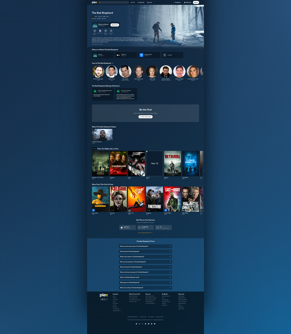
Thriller (103, 16)
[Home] (94, 2)
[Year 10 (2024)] (154, 165)
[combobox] (115, 2)
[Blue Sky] (145, 323)
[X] (142, 323)
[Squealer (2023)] (118, 165)
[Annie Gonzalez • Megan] (179, 73)
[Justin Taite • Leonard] (152, 73)
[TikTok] (139, 323)
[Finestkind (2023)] (154, 200)
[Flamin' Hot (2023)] (136, 200)
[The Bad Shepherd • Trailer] (102, 136)
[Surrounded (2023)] (100, 200)
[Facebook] (148, 323)
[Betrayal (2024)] (172, 165)
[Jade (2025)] (136, 165)
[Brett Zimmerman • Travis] (139, 73)
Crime (107, 16)
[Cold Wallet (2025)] (190, 165)
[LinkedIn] (151, 323)
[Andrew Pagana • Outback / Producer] (166, 73)
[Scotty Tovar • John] (112, 73)
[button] (111, 32)
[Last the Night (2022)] (172, 200)
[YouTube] (154, 323)
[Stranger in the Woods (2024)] (100, 165)
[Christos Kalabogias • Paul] (98, 73)
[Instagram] (136, 323)
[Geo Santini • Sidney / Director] (125, 73)
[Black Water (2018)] (190, 200)
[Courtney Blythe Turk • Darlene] (193, 73)
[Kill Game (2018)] (118, 200)
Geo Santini (100, 44)
